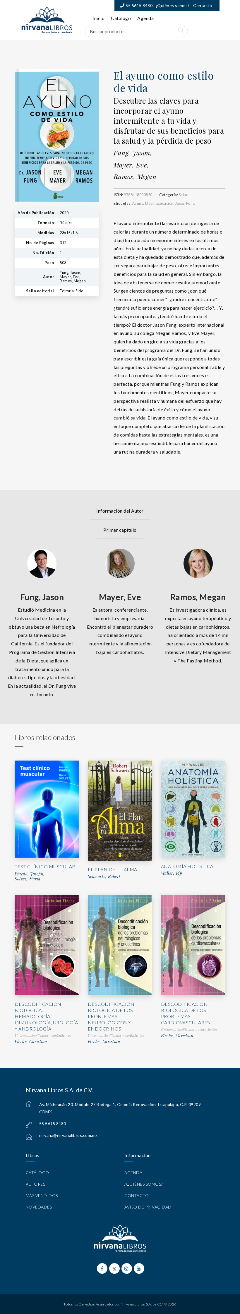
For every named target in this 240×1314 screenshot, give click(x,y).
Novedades (39, 1206)
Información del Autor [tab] (120, 510)
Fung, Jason (42, 597)
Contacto (202, 5)
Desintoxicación (159, 203)
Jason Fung (185, 203)
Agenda (145, 18)
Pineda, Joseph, (30, 874)
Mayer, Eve (120, 597)
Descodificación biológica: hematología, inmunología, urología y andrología (46, 1016)
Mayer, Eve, (131, 164)
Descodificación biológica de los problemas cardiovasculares (185, 1013)
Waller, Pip (171, 873)
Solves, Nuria (27, 879)
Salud (184, 194)
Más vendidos (42, 1195)
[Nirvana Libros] (46, 20)
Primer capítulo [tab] (120, 530)
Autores (35, 1184)
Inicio (98, 18)
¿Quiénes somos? (172, 5)
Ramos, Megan (135, 176)
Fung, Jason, (133, 152)
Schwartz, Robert (104, 876)
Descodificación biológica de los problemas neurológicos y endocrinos (111, 1016)
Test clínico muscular (45, 866)
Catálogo (121, 18)
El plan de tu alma (112, 869)
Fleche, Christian (31, 1041)
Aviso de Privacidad (148, 1206)
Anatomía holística (187, 866)
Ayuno (138, 203)
